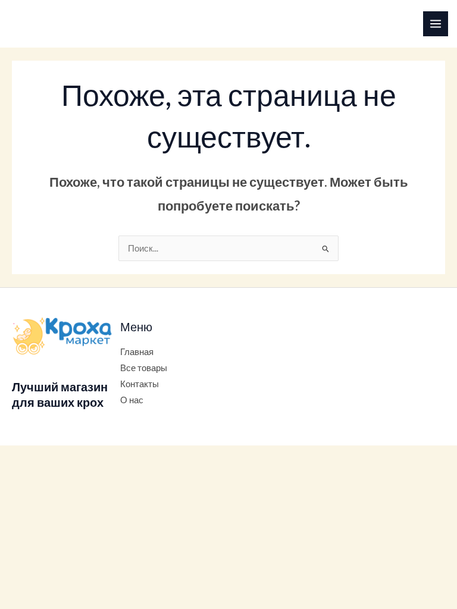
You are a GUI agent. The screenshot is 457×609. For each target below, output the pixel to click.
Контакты (139, 384)
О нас (131, 400)
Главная (137, 352)
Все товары (143, 368)
